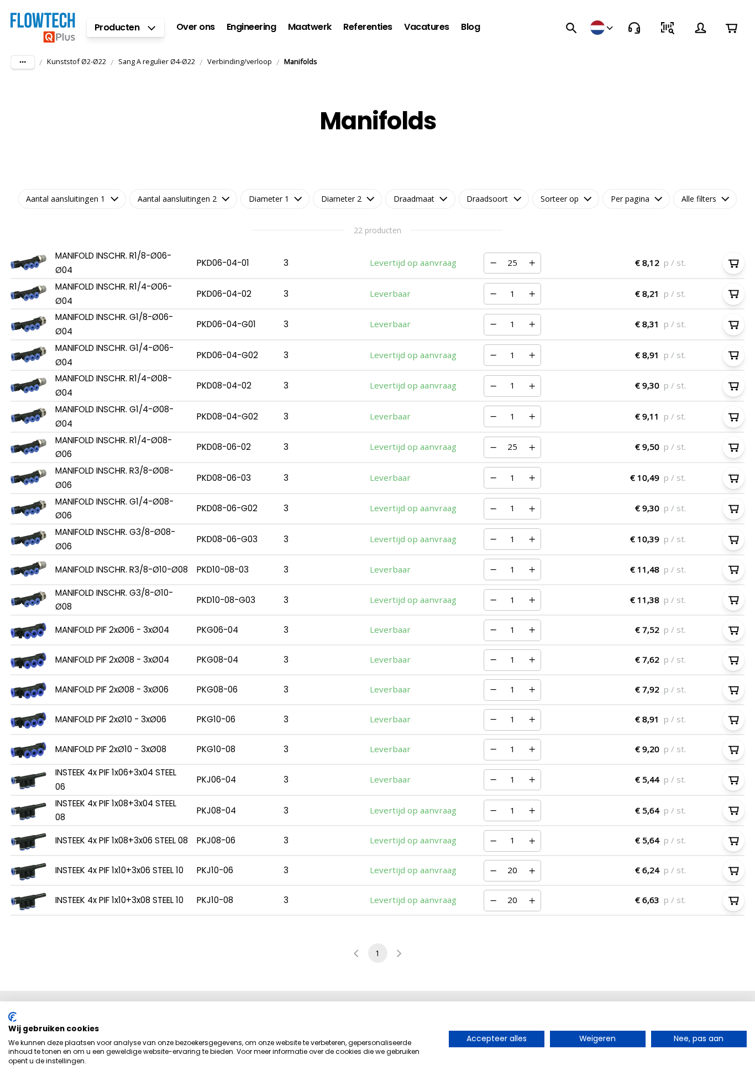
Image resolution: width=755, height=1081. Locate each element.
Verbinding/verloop (239, 61)
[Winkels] (602, 27)
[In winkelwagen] (733, 263)
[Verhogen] (531, 263)
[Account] (700, 28)
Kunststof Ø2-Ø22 (76, 61)
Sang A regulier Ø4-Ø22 (156, 61)
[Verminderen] (493, 263)
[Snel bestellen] (667, 28)
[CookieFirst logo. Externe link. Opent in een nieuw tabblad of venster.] (12, 1017)
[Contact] (634, 28)
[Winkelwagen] (731, 28)
